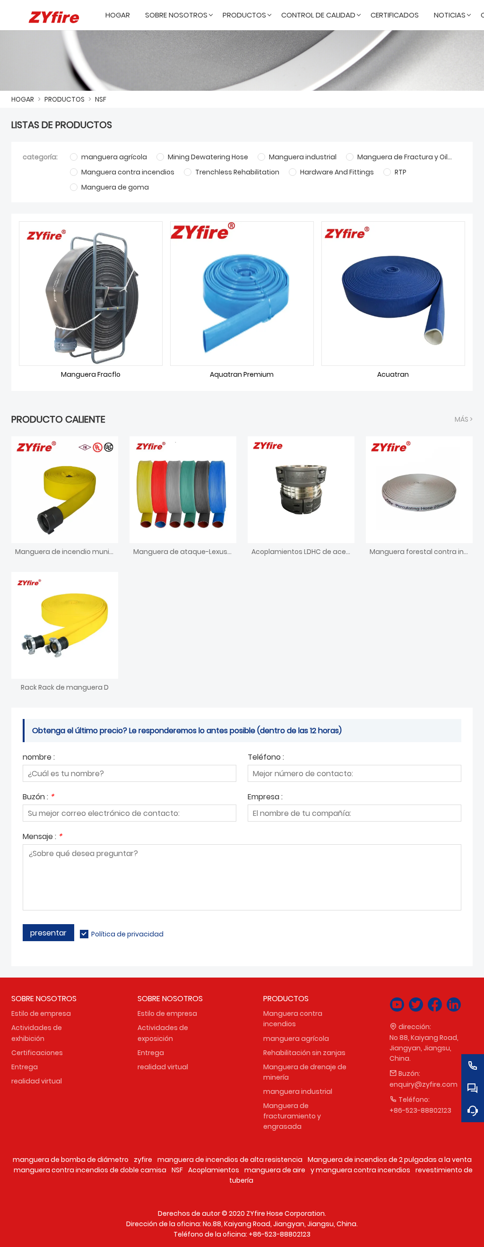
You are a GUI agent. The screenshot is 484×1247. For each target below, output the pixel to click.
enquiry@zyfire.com (423, 1084)
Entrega (24, 1067)
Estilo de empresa (41, 1013)
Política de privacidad (127, 934)
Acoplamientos (213, 1170)
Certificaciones (37, 1052)
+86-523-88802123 (420, 1110)
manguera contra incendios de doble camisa (90, 1170)
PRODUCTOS (64, 99)
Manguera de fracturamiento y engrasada (292, 1116)
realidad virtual (36, 1081)
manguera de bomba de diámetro (71, 1159)
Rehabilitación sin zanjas (304, 1052)
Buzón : (38, 797)
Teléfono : (266, 757)
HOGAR (22, 99)
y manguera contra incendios (360, 1170)
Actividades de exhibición (36, 1033)
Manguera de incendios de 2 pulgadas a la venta (390, 1159)
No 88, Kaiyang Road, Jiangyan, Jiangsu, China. (423, 1048)
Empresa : (265, 797)
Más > (464, 419)
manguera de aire (274, 1170)
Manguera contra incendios (292, 1019)
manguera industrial (297, 1091)
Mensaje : (42, 837)
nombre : (39, 757)
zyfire (143, 1159)
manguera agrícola (296, 1038)
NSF (100, 99)
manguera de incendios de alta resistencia (229, 1159)
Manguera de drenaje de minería (304, 1072)
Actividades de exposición (163, 1033)
